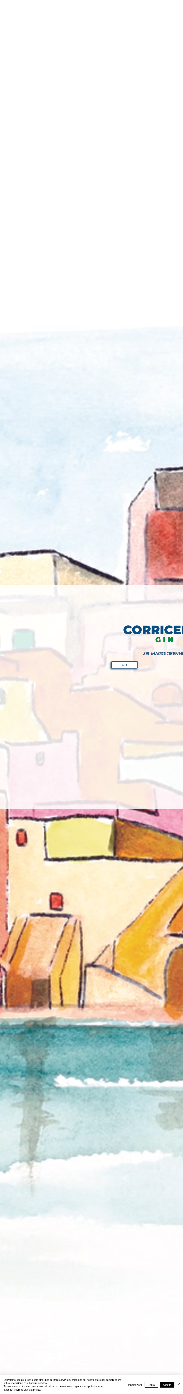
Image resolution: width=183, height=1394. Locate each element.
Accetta (167, 1384)
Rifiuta (151, 1384)
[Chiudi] (179, 1384)
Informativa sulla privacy (27, 1389)
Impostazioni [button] (134, 1384)
